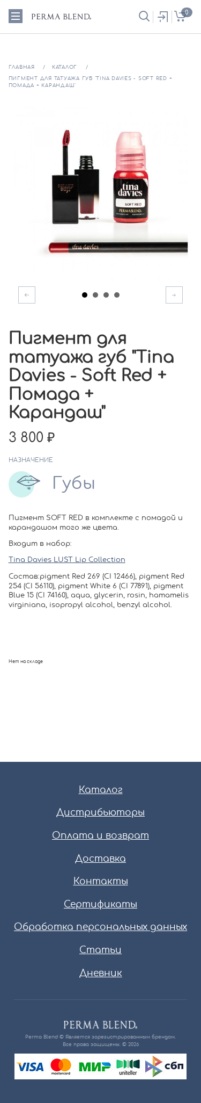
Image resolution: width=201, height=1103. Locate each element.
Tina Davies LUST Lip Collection (67, 560)
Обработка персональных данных (100, 927)
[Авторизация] (162, 17)
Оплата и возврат (100, 835)
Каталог (101, 790)
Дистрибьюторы (100, 812)
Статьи (100, 950)
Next (174, 295)
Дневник (100, 973)
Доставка (100, 858)
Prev (26, 295)
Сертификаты (100, 904)
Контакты (100, 881)
